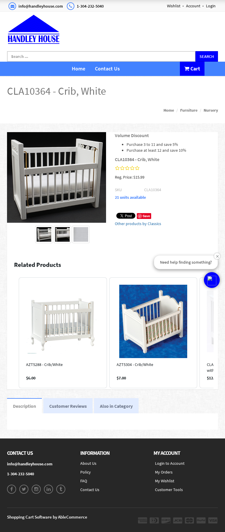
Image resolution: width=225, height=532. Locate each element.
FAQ (83, 480)
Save (146, 216)
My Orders (164, 472)
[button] (13, 332)
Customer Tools (169, 489)
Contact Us (107, 68)
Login (211, 5)
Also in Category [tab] (116, 406)
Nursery (211, 110)
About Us (88, 463)
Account (193, 5)
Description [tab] (24, 406)
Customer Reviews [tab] (68, 406)
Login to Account (170, 463)
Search (207, 56)
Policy (85, 472)
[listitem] (63, 332)
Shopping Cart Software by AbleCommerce (47, 517)
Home (78, 68)
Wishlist (173, 5)
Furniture (188, 110)
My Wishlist (164, 480)
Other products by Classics (138, 223)
